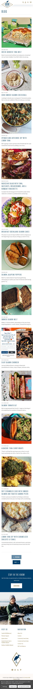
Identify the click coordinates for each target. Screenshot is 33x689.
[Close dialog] (32, 331)
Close (12, 352)
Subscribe (5, 352)
